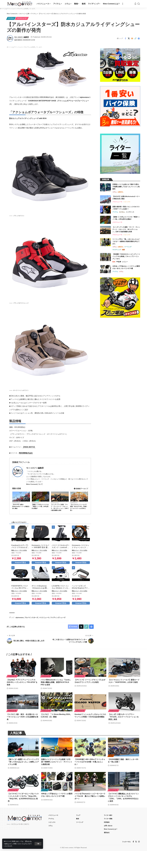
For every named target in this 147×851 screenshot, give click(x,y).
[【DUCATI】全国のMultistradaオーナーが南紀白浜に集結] (105, 199)
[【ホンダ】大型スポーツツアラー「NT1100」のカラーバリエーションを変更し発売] (124, 701)
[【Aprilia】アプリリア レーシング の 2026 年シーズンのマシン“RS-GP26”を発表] (23, 667)
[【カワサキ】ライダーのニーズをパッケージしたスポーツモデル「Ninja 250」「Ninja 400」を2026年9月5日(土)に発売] (23, 781)
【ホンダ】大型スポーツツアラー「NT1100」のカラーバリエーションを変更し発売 (123, 716)
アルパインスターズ (31, 617)
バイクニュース (22, 18)
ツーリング (127, 247)
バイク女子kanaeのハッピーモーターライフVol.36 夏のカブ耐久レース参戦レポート (90, 796)
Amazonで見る (20, 562)
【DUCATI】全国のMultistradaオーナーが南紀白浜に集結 (20, 506)
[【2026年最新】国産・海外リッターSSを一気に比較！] (123, 747)
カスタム (122, 212)
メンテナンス (130, 212)
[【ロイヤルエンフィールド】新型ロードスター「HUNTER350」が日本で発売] (124, 667)
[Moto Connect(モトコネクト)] (20, 4)
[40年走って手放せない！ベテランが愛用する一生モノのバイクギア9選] (105, 269)
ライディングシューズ (57, 617)
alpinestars (19, 617)
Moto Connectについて (34, 484)
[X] (136, 841)
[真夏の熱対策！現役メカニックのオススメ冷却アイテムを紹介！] (105, 210)
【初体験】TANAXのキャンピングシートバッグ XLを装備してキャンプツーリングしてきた (126, 256)
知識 (123, 249)
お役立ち (120, 192)
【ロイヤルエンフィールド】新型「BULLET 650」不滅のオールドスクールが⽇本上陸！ (78, 507)
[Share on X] (128, 38)
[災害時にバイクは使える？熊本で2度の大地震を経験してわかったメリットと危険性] (105, 187)
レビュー (125, 261)
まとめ (111, 755)
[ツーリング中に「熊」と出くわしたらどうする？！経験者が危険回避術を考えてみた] (105, 242)
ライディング (116, 249)
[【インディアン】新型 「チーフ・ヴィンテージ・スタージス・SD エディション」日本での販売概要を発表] (105, 230)
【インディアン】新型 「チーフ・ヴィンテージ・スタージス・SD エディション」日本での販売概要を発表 (60, 507)
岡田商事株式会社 (26, 453)
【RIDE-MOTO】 (29, 447)
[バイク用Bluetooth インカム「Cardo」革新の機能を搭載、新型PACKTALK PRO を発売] (56, 667)
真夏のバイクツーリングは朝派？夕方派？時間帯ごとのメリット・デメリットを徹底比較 (56, 761)
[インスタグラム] (139, 841)
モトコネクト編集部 (21, 37)
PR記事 (118, 261)
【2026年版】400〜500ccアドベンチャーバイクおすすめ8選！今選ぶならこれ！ (90, 761)
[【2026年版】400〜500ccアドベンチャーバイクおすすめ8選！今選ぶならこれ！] (90, 747)
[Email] (132, 38)
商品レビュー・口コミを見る (19, 550)
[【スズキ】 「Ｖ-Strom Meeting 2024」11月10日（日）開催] (56, 701)
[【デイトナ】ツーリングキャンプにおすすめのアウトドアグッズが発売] (90, 667)
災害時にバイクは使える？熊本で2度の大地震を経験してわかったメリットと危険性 (126, 186)
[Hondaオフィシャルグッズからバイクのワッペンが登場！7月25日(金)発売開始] (90, 701)
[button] (38, 843)
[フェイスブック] (133, 841)
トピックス (126, 202)
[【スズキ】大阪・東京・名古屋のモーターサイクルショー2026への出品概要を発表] (23, 701)
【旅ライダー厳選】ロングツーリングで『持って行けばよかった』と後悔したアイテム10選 (23, 761)
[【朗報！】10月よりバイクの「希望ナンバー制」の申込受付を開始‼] (105, 220)
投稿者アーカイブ (82, 488)
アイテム (11, 18)
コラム (114, 192)
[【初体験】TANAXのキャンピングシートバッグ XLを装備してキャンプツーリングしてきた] (105, 257)
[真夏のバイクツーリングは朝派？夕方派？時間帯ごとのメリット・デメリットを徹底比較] (56, 747)
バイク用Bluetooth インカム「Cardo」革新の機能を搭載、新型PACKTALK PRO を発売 (56, 682)
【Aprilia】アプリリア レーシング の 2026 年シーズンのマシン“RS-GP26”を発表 (22, 682)
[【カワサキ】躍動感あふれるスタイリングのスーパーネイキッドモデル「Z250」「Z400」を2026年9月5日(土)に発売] (123, 781)
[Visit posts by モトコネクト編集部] (10, 38)
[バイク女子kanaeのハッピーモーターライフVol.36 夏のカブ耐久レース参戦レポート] (90, 781)
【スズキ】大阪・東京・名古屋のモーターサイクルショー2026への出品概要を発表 (22, 716)
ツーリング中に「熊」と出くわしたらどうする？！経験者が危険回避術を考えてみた (126, 241)
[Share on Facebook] (125, 38)
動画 (113, 261)
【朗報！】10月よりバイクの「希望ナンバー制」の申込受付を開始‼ (40, 506)
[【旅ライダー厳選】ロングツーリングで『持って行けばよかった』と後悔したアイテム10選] (23, 747)
